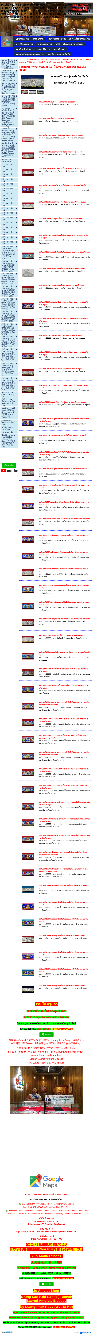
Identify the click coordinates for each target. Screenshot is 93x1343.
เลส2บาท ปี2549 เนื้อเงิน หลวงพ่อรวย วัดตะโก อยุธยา (57, 102)
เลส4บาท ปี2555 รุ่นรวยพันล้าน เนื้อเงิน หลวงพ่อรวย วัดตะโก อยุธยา (62, 269)
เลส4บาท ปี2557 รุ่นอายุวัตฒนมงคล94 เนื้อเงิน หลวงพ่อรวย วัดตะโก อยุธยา (64, 619)
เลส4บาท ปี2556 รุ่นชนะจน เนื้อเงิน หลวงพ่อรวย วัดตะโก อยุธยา (60, 335)
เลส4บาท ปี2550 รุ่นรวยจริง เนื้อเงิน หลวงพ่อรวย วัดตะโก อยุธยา (61, 135)
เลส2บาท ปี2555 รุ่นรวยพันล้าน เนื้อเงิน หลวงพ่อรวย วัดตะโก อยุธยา (62, 285)
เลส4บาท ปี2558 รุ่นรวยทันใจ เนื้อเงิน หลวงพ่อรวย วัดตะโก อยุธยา (61, 635)
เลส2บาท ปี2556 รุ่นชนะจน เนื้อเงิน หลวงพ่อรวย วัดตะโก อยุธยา (60, 369)
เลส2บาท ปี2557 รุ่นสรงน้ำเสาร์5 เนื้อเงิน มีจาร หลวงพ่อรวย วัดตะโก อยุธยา (64, 519)
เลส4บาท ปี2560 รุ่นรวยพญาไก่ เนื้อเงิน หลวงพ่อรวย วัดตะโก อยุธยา (62, 936)
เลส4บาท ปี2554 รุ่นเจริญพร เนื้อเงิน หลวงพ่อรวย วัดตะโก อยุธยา (61, 219)
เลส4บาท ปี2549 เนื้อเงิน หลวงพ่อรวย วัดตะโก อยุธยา (57, 118)
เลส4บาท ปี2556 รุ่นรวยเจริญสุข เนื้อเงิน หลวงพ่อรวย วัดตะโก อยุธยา (62, 402)
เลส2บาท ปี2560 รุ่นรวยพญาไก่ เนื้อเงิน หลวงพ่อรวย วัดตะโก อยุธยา (62, 986)
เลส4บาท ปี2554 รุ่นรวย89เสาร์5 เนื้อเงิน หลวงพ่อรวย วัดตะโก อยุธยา (62, 202)
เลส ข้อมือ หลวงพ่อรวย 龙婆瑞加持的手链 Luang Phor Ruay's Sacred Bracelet (59, 59)
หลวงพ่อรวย (23, 59)
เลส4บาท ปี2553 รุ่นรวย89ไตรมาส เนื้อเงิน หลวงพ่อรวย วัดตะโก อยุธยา (63, 152)
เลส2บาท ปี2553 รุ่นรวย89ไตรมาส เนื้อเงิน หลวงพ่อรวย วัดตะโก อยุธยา (63, 169)
